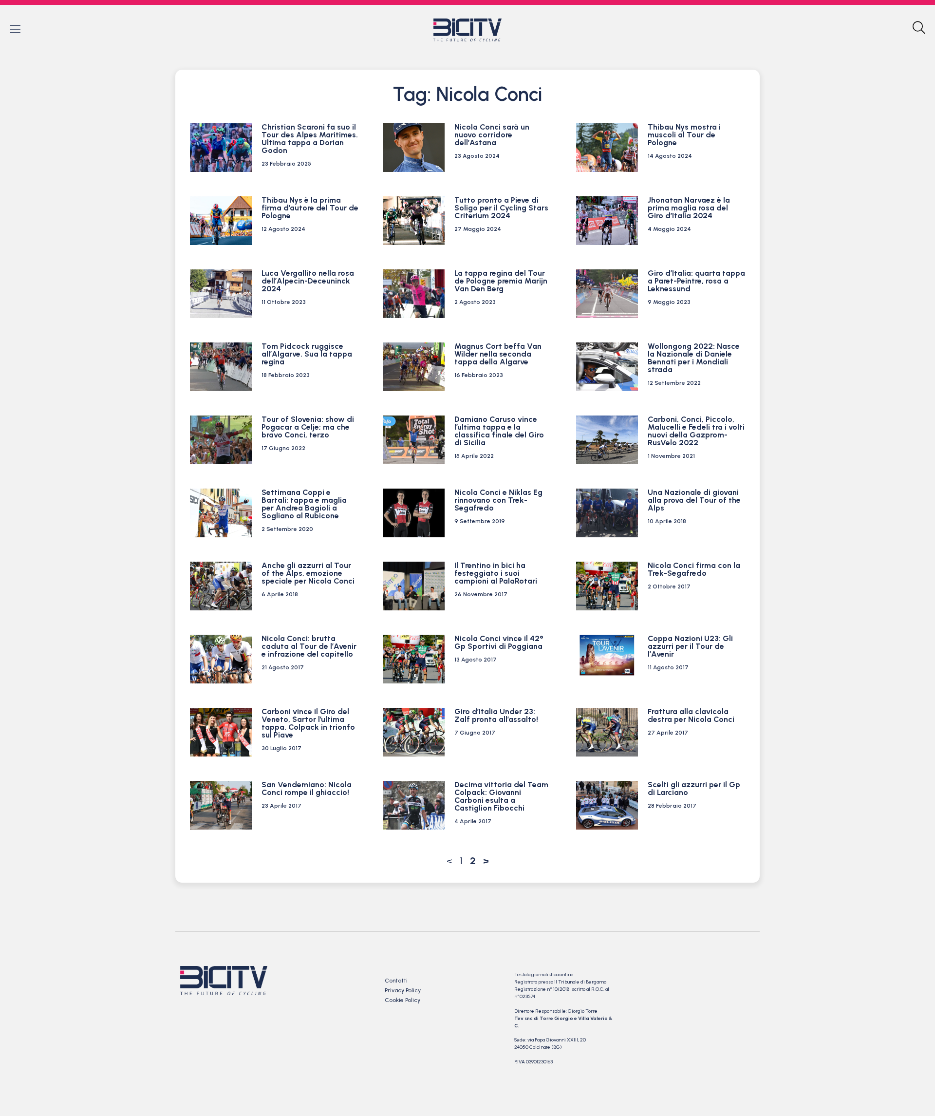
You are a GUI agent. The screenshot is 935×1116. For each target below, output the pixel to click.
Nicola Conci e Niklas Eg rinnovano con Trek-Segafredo (498, 500)
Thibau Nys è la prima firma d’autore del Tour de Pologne (310, 207)
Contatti (396, 980)
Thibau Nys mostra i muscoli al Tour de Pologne (684, 134)
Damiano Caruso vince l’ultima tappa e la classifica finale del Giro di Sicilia (499, 431)
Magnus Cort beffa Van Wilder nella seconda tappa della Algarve (498, 353)
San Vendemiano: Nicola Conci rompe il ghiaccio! (307, 788)
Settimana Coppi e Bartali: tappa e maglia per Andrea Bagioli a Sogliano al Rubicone (304, 504)
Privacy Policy (403, 990)
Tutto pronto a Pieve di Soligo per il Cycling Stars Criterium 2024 (501, 207)
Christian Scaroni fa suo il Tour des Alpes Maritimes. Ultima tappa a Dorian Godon (310, 138)
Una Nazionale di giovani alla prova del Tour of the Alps (694, 500)
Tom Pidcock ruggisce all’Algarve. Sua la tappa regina (307, 353)
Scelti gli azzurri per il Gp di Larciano (694, 788)
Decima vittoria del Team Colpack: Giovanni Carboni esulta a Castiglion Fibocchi (501, 796)
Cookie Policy (402, 1000)
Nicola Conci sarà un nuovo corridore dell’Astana (491, 134)
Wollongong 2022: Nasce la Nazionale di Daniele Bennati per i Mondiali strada (694, 357)
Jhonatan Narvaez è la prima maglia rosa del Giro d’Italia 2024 (689, 207)
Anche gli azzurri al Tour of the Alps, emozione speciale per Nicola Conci (308, 573)
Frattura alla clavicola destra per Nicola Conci (691, 715)
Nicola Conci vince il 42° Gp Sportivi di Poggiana (498, 642)
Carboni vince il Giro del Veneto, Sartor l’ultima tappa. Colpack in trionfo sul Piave (308, 723)
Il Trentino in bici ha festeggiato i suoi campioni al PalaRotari (495, 573)
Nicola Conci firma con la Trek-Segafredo (694, 569)
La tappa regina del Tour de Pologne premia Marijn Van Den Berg (500, 280)
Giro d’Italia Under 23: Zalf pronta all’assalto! (496, 715)
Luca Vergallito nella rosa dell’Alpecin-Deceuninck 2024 (308, 280)
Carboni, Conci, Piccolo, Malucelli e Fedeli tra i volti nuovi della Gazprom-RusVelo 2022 (696, 431)
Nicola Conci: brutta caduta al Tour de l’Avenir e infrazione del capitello (309, 646)
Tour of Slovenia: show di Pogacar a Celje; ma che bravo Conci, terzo (308, 427)
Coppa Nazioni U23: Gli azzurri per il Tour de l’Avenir (690, 646)
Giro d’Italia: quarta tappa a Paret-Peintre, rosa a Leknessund (696, 280)
